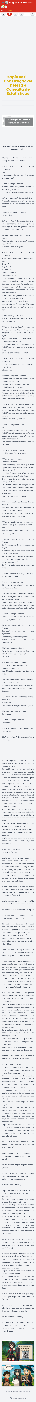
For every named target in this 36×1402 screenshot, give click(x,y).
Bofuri (10, 11)
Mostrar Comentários (19, 1398)
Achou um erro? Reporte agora (18, 1391)
